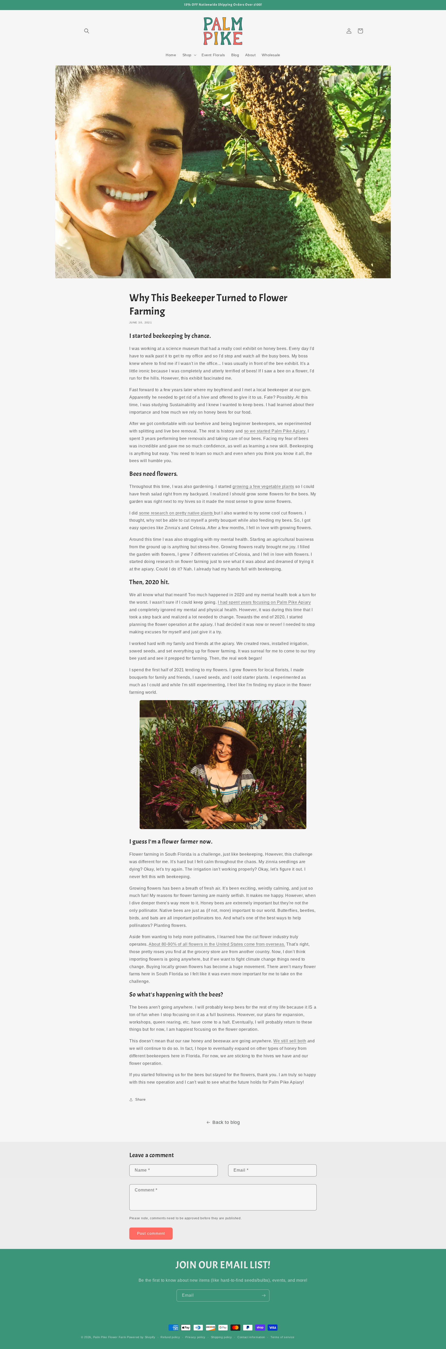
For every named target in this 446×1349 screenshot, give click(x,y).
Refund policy (170, 1337)
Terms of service (282, 1337)
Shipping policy (221, 1337)
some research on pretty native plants (176, 513)
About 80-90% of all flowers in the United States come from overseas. (217, 944)
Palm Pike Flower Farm (109, 1337)
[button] (86, 31)
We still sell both (289, 1041)
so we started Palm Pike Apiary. (275, 431)
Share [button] (140, 1099)
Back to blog (226, 1122)
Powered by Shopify (141, 1337)
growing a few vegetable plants (263, 486)
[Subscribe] (263, 1295)
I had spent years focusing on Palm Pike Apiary (264, 602)
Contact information (251, 1337)
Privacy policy (195, 1337)
